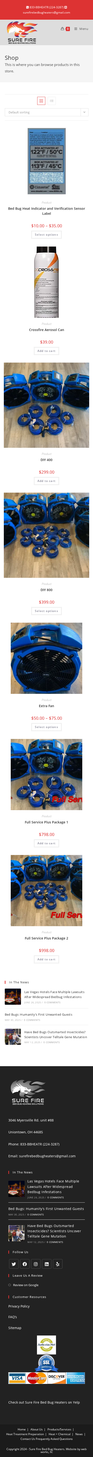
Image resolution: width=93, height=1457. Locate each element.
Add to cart (46, 351)
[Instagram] (36, 1264)
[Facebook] (25, 1264)
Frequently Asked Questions (54, 1439)
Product (47, 203)
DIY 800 (46, 590)
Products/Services (59, 1429)
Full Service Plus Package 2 (46, 938)
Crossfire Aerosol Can (46, 329)
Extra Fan (46, 706)
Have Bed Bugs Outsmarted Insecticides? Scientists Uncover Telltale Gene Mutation (54, 1231)
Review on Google (25, 1285)
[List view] (52, 101)
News (79, 1434)
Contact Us (28, 1439)
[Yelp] (57, 1264)
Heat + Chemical (60, 1434)
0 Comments (52, 1002)
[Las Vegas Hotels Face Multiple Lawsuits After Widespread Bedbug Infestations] (13, 997)
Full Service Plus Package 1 (46, 822)
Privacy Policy (19, 1306)
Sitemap (14, 1328)
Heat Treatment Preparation (25, 1434)
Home (22, 1429)
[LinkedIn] (47, 1264)
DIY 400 (46, 460)
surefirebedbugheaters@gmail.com (47, 1156)
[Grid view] (41, 101)
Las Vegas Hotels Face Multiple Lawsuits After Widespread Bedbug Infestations (53, 1186)
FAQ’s (12, 1317)
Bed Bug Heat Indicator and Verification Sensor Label (46, 211)
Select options (46, 235)
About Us (37, 1429)
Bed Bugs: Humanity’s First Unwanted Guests (38, 1014)
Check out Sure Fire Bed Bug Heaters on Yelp (44, 1402)
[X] (14, 1264)
